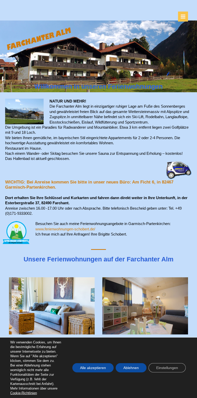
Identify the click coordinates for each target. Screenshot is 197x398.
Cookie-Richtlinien (23, 393)
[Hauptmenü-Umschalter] (183, 17)
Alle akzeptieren (93, 368)
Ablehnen (131, 368)
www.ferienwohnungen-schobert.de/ (65, 229)
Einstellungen (167, 368)
